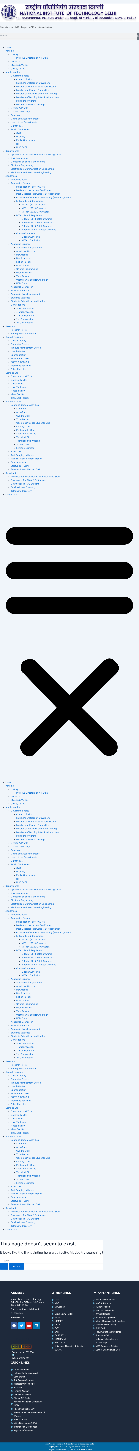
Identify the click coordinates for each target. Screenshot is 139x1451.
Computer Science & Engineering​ (28, 161)
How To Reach (18, 387)
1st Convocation (24, 322)
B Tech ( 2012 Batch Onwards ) (38, 222)
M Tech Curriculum (31, 240)
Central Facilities (14, 337)
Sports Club (22, 444)
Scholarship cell (19, 462)
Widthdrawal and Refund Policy (32, 279)
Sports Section (18, 355)
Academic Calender (26, 251)
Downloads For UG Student (25, 483)
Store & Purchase (20, 358)
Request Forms (23, 272)
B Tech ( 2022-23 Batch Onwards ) (40, 229)
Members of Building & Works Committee (37, 97)
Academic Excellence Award (25, 294)
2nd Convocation (25, 319)
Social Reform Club (26, 433)
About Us (15, 61)
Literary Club (23, 426)
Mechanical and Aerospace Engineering (31, 172)
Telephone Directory (21, 491)
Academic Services (20, 244)
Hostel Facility (18, 390)
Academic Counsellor (22, 286)
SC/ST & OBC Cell (20, 362)
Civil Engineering (19, 158)
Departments (12, 151)
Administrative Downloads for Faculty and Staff (35, 476)
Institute (9, 50)
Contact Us (11, 494)
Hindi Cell (16, 451)
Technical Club (23, 437)
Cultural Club (23, 415)
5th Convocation (25, 308)
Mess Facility (17, 394)
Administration (12, 72)
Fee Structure (23, 258)
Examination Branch (21, 290)
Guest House (17, 383)
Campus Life (11, 372)
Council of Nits (24, 79)
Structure (21, 408)
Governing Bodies (20, 75)
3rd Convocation (25, 315)
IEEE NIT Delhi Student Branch (26, 458)
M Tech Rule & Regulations (29, 201)
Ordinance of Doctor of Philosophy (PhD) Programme (43, 197)
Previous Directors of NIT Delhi (32, 57)
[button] (69, 638)
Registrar (15, 115)
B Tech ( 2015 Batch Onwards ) (38, 226)
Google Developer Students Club (33, 422)
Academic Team (19, 179)
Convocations (18, 304)
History (14, 54)
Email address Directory (23, 487)
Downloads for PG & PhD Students (28, 480)
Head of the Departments (24, 122)
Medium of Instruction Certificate (33, 190)
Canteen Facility (19, 380)
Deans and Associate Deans (25, 118)
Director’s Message (20, 111)
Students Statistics (20, 297)
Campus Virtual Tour (21, 376)
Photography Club (25, 430)
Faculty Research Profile (23, 333)
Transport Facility (20, 398)
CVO (18, 133)
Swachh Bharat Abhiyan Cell (25, 469)
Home (8, 47)
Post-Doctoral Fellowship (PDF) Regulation (38, 193)
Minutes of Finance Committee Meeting (36, 93)
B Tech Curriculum (31, 236)
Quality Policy (18, 68)
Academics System (20, 183)
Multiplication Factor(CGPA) (30, 186)
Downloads (22, 254)
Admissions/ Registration (29, 247)
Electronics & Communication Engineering (32, 168)
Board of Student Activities (25, 405)
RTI (18, 143)
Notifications (22, 265)
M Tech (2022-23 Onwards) (36, 211)
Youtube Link (23, 419)
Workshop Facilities (21, 365)
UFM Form (21, 283)
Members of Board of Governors (33, 83)
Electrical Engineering (22, 165)
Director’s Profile (19, 108)
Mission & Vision (19, 65)
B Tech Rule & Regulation (29, 215)
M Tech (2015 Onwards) (34, 208)
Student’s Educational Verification (28, 301)
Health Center (18, 351)
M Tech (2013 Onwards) (34, 204)
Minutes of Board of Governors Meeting (36, 86)
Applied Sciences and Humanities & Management (36, 154)
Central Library (18, 340)
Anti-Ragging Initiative (22, 455)
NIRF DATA (21, 147)
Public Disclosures (20, 129)
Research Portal (19, 329)
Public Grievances (25, 140)
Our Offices (17, 125)
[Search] (138, 36)
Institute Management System (26, 347)
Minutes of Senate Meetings (30, 104)
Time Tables (22, 276)
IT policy (20, 136)
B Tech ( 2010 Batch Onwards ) (38, 219)
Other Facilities (18, 369)
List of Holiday (23, 262)
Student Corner (13, 401)
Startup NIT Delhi (20, 465)
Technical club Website (28, 440)
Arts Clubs (21, 412)
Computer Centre (20, 344)
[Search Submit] (4, 1266)
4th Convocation (25, 312)
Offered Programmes (27, 269)
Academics (11, 176)
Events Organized (25, 448)
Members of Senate (26, 100)
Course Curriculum (25, 233)
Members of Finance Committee (32, 90)
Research (10, 326)
